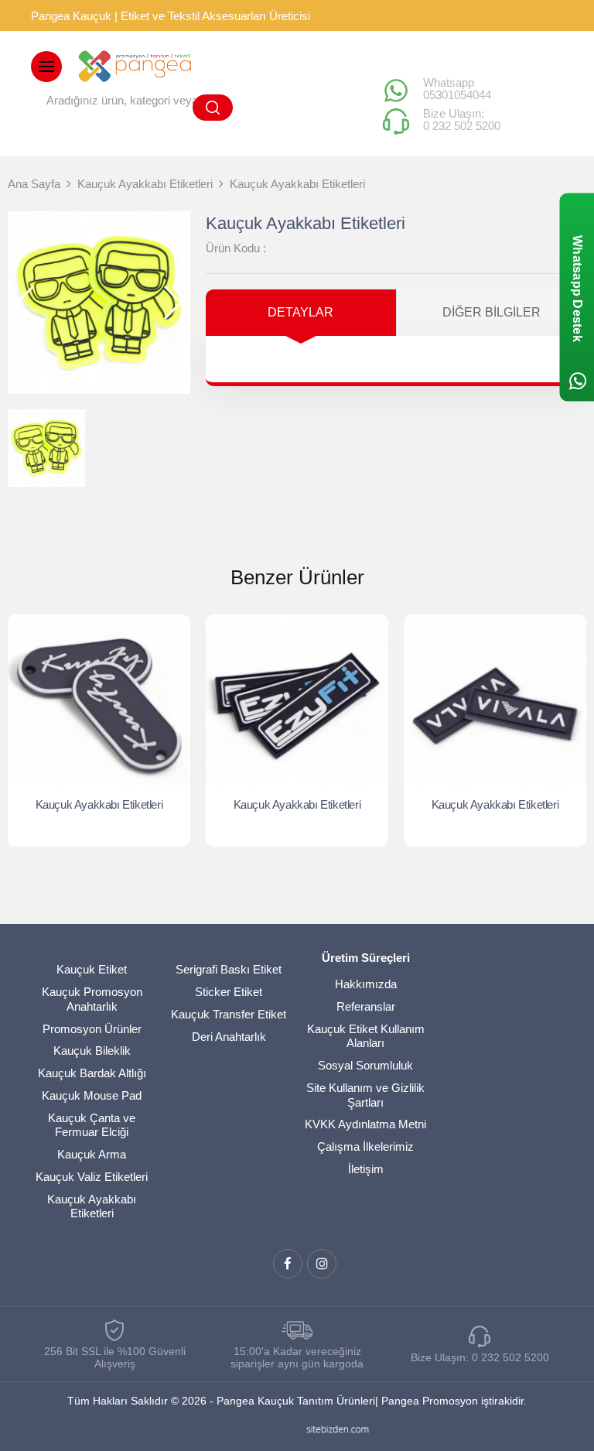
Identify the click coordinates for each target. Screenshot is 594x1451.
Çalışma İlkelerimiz (365, 1146)
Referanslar (365, 1006)
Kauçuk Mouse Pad (92, 1095)
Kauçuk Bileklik (92, 1050)
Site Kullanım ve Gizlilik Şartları (365, 1095)
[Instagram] (321, 1263)
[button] (172, 303)
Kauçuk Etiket (91, 969)
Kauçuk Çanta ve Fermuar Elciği (91, 1125)
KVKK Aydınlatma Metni (365, 1124)
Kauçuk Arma (91, 1154)
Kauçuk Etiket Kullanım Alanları (366, 1036)
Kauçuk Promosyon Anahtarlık (92, 999)
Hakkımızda (366, 984)
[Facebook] (287, 1263)
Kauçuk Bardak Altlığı (92, 1073)
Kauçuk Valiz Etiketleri (92, 1176)
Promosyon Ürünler (92, 1028)
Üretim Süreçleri (366, 957)
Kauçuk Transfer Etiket (228, 1014)
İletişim (366, 1169)
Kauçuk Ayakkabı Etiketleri (99, 804)
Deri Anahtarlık (229, 1036)
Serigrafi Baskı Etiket (229, 969)
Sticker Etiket (228, 991)
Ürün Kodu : (236, 248)
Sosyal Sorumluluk (365, 1065)
